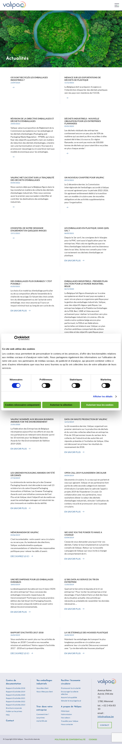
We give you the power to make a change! (83, 533)
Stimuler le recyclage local (71, 701)
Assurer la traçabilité (69, 697)
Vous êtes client (42, 688)
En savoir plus (72, 260)
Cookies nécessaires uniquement (22, 405)
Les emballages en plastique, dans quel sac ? (86, 229)
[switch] (46, 385)
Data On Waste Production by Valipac (85, 419)
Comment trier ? (42, 714)
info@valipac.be (106, 716)
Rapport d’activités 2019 (15, 691)
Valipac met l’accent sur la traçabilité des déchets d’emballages (32, 178)
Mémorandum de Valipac (25, 532)
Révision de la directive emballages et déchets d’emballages (32, 119)
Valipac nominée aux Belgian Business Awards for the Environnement (32, 420)
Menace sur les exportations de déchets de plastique (82, 78)
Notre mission (66, 714)
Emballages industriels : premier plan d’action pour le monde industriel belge (86, 283)
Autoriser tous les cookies (99, 405)
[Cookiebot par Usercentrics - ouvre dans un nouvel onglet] (16, 338)
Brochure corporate (14, 708)
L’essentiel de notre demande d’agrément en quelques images (29, 229)
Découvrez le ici (20, 556)
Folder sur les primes (14, 711)
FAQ (8, 715)
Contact (10, 721)
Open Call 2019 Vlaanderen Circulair (85, 472)
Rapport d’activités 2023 (15, 705)
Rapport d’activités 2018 (15, 688)
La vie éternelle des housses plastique (86, 632)
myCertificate (41, 721)
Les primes (40, 717)
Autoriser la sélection (61, 405)
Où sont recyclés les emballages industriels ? (29, 78)
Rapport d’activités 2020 (15, 695)
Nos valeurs (65, 717)
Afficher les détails (103, 396)
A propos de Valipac (71, 707)
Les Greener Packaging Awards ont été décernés (33, 474)
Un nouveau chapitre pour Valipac (84, 177)
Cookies (93, 740)
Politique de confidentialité (70, 740)
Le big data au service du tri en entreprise (81, 580)
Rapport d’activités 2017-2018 (27, 632)
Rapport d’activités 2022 (15, 701)
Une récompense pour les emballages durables (32, 580)
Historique (65, 711)
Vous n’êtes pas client (44, 691)
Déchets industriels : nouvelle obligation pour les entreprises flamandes (82, 121)
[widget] (117, 5)
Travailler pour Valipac (69, 721)
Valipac (14, 5)
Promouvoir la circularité (70, 688)
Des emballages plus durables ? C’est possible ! (31, 282)
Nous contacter (67, 724)
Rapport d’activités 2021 (15, 698)
